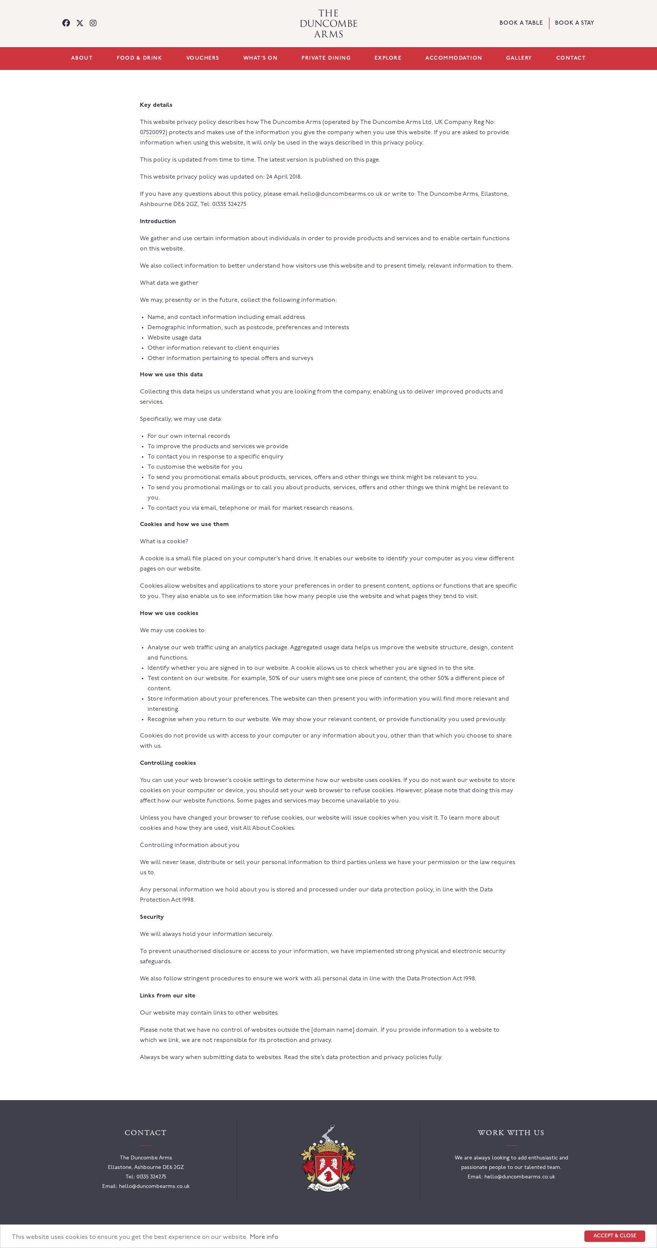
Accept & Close (615, 1236)
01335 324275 (228, 204)
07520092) (154, 133)
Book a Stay (575, 23)
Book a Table (521, 24)
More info (264, 1237)
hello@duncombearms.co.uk (341, 194)
